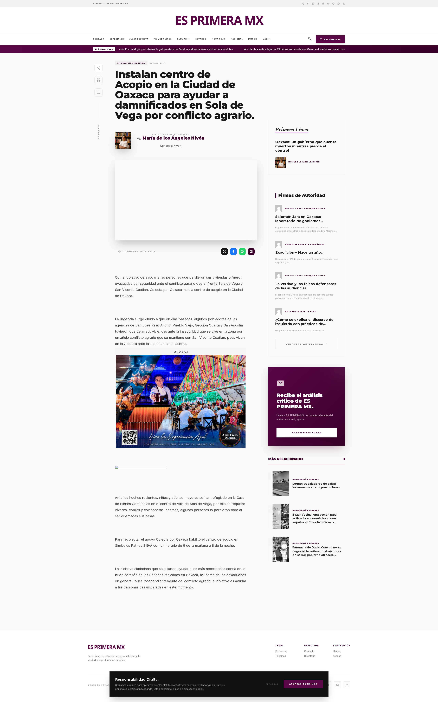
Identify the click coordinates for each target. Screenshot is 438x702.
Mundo (252, 39)
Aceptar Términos (303, 684)
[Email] (344, 3)
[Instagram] (313, 3)
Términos (280, 655)
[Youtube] (328, 3)
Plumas (183, 39)
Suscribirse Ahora (306, 433)
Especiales (117, 39)
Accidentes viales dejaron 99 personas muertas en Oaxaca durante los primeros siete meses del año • (300, 49)
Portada (98, 39)
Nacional (237, 39)
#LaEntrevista (138, 39)
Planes (336, 651)
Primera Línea (163, 39)
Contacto (309, 651)
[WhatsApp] (242, 251)
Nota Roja (218, 39)
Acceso (337, 655)
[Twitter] (302, 3)
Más (266, 39)
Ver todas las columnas (306, 344)
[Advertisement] (306, 85)
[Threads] (318, 3)
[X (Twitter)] (224, 251)
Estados (200, 39)
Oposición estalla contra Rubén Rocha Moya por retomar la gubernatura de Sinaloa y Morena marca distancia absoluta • (153, 49)
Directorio (309, 655)
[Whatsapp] (338, 3)
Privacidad (272, 684)
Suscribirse (330, 39)
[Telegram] (333, 3)
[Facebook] (308, 3)
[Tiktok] (323, 3)
